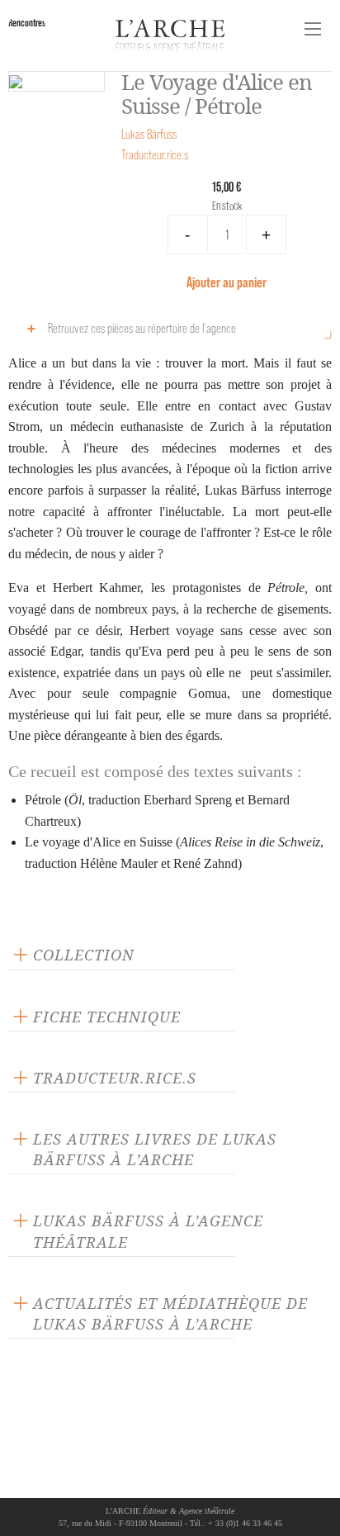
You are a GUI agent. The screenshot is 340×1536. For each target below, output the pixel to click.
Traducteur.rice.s (154, 155)
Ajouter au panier (227, 282)
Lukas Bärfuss (149, 134)
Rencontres (26, 23)
